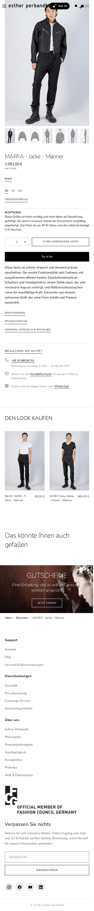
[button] (4, 6)
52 (13, 191)
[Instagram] (9, 888)
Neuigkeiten (13, 761)
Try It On (45, 257)
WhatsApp (61, 386)
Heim (8, 619)
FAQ (8, 658)
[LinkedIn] (41, 888)
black (8, 179)
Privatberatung (16, 694)
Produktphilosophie (19, 746)
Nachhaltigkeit (15, 753)
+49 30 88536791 (22, 361)
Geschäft (11, 687)
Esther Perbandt (16, 731)
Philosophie (13, 738)
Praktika (11, 769)
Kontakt (10, 651)
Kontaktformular (41, 374)
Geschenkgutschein (18, 710)
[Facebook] (19, 888)
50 (6, 191)
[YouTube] (30, 888)
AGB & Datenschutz (19, 776)
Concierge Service (18, 702)
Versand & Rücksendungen (24, 666)
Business (22, 619)
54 (20, 191)
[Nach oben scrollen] (83, 904)
